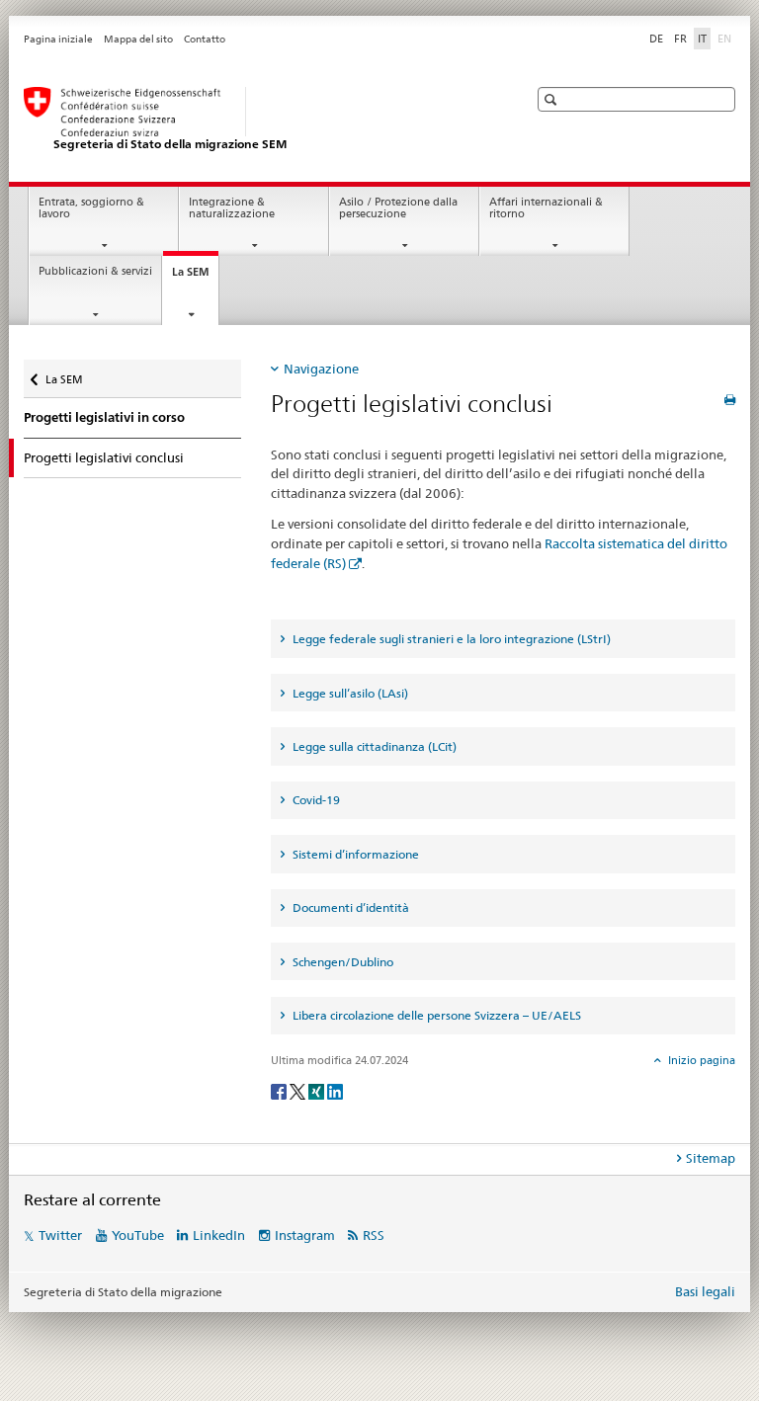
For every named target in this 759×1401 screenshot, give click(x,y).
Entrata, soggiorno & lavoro (91, 208)
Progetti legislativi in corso (104, 417)
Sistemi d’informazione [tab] (354, 854)
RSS (373, 1235)
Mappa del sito (138, 39)
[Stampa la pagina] (729, 399)
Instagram (305, 1235)
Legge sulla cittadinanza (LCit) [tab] (373, 746)
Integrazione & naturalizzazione (232, 208)
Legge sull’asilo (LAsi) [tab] (349, 693)
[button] (553, 99)
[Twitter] (299, 1090)
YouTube (138, 1235)
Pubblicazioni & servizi (95, 271)
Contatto (204, 39)
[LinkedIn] (335, 1090)
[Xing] (317, 1090)
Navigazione (321, 368)
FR (680, 38)
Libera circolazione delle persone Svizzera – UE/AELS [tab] (435, 1015)
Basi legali (705, 1291)
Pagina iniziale (58, 39)
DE (656, 38)
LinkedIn (219, 1235)
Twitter (60, 1235)
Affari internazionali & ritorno (546, 208)
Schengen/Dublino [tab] (341, 961)
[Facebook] (280, 1090)
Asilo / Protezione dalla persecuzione (398, 208)
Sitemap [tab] (710, 1158)
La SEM (195, 277)
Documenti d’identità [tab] (349, 907)
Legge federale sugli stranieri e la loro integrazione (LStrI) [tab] (450, 638)
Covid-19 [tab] (315, 799)
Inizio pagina (700, 1060)
